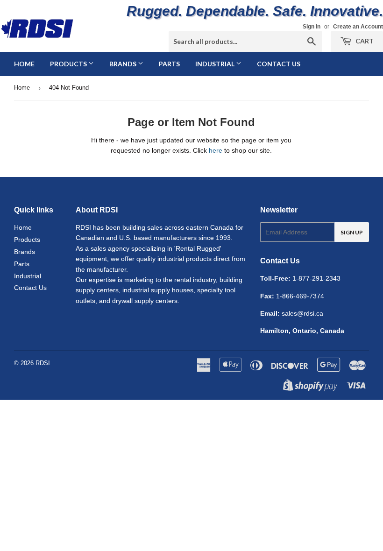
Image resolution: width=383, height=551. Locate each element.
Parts (169, 64)
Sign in (311, 26)
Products (69, 64)
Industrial (215, 64)
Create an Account (358, 26)
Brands (123, 64)
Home (24, 64)
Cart (364, 41)
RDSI (42, 363)
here (215, 150)
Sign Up (351, 232)
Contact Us (278, 64)
